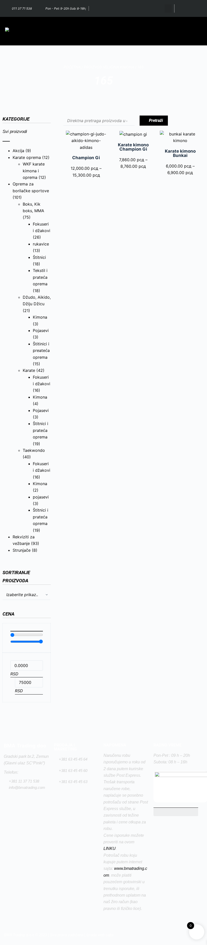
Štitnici (39, 257)
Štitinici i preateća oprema (41, 350)
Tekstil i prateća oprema (40, 277)
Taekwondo (34, 450)
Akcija (18, 150)
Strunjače (22, 550)
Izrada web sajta (99, 935)
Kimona (40, 317)
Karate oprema (27, 157)
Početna (72, 67)
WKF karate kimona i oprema (34, 170)
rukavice (41, 243)
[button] (168, 8)
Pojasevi (41, 330)
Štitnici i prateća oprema (40, 430)
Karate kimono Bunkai (180, 153)
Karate (29, 370)
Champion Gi (86, 157)
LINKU (110, 848)
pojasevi (41, 496)
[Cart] (182, 8)
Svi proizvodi (15, 131)
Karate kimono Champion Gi (133, 147)
